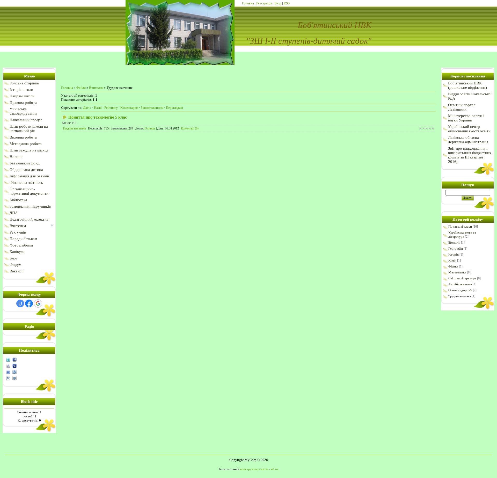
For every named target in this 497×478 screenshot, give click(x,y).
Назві (98, 108)
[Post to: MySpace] (14, 365)
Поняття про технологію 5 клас (97, 117)
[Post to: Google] (8, 365)
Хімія (452, 260)
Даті (86, 108)
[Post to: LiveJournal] (8, 378)
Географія (455, 248)
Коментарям (129, 108)
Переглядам (174, 108)
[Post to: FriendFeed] (8, 372)
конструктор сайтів (254, 469)
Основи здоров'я (460, 290)
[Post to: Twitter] (8, 359)
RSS (287, 3)
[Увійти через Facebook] (29, 303)
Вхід (277, 3)
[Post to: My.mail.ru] (14, 372)
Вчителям (96, 88)
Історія (453, 254)
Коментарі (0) (190, 128)
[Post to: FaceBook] (14, 359)
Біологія (454, 242)
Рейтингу (111, 108)
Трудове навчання (74, 128)
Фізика (453, 266)
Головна (248, 3)
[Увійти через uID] (20, 303)
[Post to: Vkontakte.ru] (14, 378)
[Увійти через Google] (38, 303)
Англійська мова (460, 284)
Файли (81, 88)
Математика (457, 272)
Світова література (462, 278)
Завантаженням (152, 108)
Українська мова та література (462, 234)
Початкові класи (460, 226)
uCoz (275, 469)
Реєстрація (264, 3)
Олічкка (150, 128)
